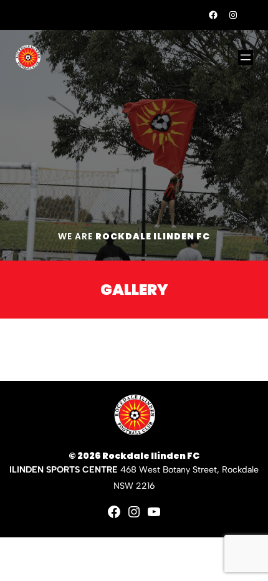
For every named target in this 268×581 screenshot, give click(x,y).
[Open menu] (245, 57)
